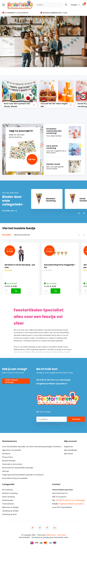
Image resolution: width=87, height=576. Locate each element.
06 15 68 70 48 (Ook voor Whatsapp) (53, 380)
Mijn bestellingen (70, 450)
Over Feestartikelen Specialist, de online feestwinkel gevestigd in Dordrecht (32, 446)
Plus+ (54, 535)
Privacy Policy (7, 457)
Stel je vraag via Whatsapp (11, 381)
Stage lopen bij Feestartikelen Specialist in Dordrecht (23, 475)
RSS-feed (62, 535)
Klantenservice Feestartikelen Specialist (17, 468)
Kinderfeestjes (7, 500)
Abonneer (76, 419)
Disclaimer (6, 453)
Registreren (68, 446)
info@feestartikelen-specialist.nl (51, 383)
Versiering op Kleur (9, 514)
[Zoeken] (66, 4)
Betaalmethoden (9, 461)
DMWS (48, 535)
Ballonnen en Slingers (10, 507)
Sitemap (5, 471)
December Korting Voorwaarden (15, 478)
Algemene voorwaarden (11, 450)
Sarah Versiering (8, 497)
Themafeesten (8, 504)
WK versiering (7, 490)
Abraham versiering (10, 493)
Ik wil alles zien (8, 211)
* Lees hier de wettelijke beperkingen (48, 424)
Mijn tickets (68, 453)
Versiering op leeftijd (10, 511)
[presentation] (79, 213)
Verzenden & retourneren (12, 464)
